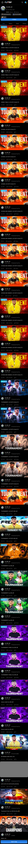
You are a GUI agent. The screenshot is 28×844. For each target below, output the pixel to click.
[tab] (3, 23)
